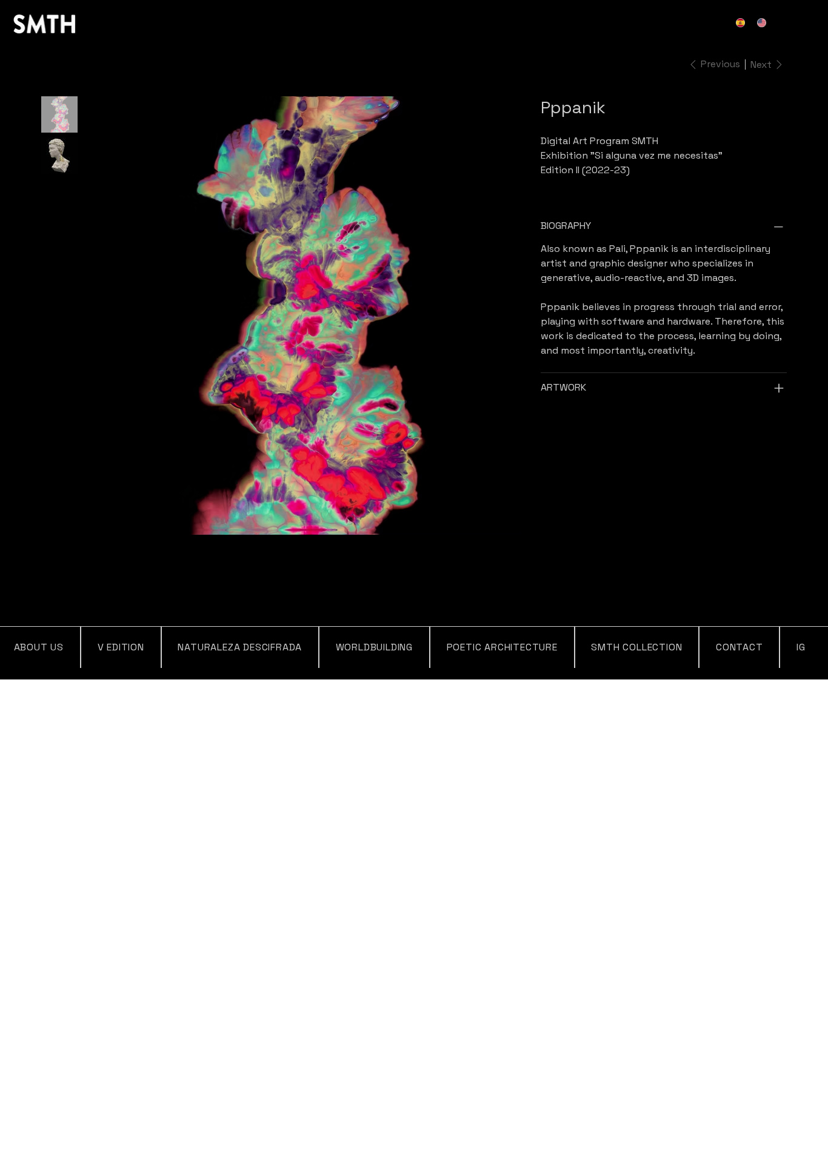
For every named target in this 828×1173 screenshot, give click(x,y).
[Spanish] (743, 22)
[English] (764, 22)
